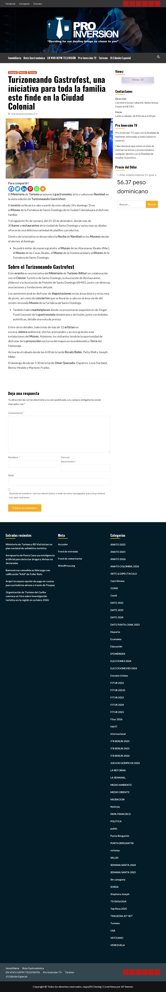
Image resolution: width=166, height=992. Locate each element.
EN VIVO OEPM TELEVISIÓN (61, 58)
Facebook (10, 3)
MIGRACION (117, 799)
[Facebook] (11, 189)
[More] (43, 189)
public (113, 828)
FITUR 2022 (117, 682)
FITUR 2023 (117, 697)
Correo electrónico (68, 459)
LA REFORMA (118, 770)
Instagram (24, 3)
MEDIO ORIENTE (120, 792)
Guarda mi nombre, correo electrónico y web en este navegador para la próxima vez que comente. (57, 495)
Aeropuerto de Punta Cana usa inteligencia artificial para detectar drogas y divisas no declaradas (30, 559)
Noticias (22, 72)
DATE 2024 (116, 617)
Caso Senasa (117, 580)
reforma (115, 850)
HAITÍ (113, 726)
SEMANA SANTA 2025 (123, 872)
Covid (113, 595)
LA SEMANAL (118, 777)
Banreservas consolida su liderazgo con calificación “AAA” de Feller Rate (28, 572)
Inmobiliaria (14, 58)
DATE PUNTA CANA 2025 (125, 624)
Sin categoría (117, 879)
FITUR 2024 (117, 704)
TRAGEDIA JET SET (121, 915)
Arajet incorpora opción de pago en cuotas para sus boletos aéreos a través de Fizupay (30, 583)
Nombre (14, 457)
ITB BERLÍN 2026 (120, 755)
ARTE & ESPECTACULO (123, 573)
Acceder (63, 544)
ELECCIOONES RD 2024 (123, 668)
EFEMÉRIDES (117, 653)
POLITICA (116, 821)
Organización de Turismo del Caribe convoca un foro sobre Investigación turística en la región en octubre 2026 (27, 596)
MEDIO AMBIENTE (121, 784)
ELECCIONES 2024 (120, 661)
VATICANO (116, 937)
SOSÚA (114, 886)
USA (112, 930)
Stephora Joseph (119, 894)
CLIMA (114, 588)
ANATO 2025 (117, 551)
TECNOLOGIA (118, 901)
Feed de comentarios (70, 558)
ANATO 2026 (117, 559)
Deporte (115, 631)
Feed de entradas (68, 551)
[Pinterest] (30, 189)
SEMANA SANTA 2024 (123, 864)
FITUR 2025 (117, 712)
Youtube (37, 3)
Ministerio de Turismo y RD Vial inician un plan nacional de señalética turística (29, 546)
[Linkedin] (24, 189)
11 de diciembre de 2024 (21, 114)
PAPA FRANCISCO (120, 814)
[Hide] (1, 25)
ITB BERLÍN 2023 (120, 741)
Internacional (118, 733)
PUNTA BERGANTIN (122, 843)
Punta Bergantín (119, 835)
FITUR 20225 (117, 690)
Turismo (103, 58)
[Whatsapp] (36, 189)
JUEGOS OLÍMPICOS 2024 (125, 763)
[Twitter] (17, 189)
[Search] (158, 57)
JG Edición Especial (120, 58)
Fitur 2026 (116, 719)
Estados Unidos (119, 675)
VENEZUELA (117, 945)
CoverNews (109, 986)
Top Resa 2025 (118, 908)
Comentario (16, 412)
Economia (13, 72)
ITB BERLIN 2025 (120, 748)
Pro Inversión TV (87, 58)
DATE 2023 (116, 610)
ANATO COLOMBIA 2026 (124, 566)
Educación (116, 646)
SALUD (114, 857)
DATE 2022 (116, 602)
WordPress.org (66, 565)
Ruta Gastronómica (34, 58)
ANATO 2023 (117, 544)
